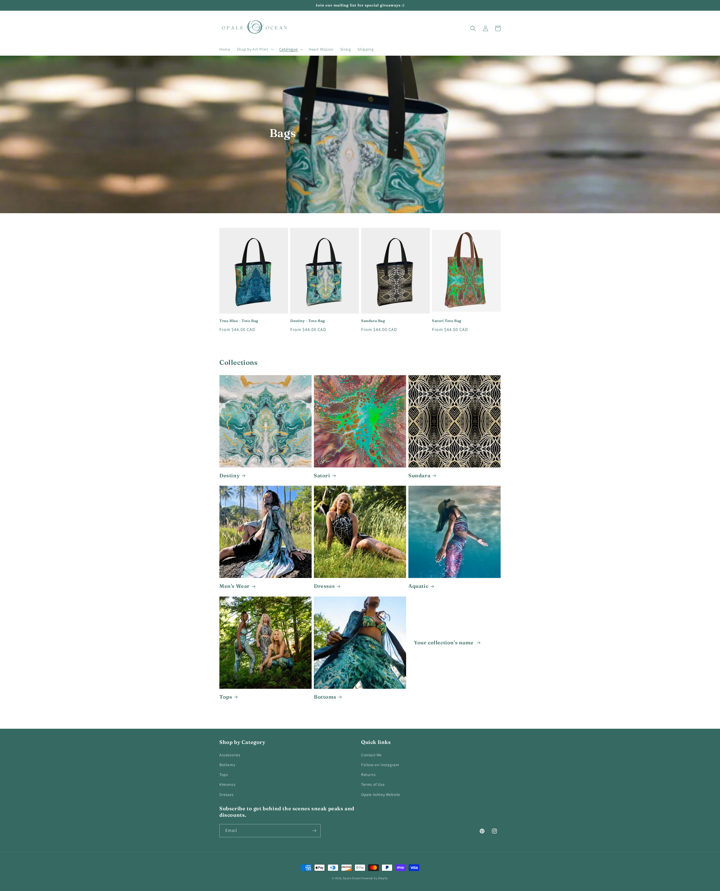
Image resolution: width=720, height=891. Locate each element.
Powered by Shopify (374, 878)
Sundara (419, 475)
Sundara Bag (373, 320)
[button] (254, 49)
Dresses (324, 586)
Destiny (229, 475)
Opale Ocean (352, 878)
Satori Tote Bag (447, 320)
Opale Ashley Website (380, 794)
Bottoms (325, 697)
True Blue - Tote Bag (238, 320)
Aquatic (418, 586)
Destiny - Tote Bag (307, 320)
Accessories (229, 754)
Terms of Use (372, 784)
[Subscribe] (314, 830)
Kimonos (227, 784)
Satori (322, 475)
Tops (225, 697)
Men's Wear (234, 586)
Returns (368, 774)
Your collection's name (444, 642)
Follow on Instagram (380, 764)
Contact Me (371, 754)
